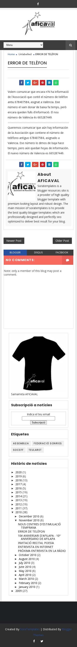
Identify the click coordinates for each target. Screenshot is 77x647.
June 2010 (25, 567)
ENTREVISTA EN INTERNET (35, 547)
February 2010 (28, 583)
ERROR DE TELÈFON (31, 531)
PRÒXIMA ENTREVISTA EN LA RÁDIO (42, 551)
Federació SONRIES (48, 443)
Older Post (62, 241)
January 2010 (27, 587)
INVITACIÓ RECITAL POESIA (36, 543)
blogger (15, 252)
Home (11, 54)
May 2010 (25, 571)
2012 (19, 504)
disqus (38, 252)
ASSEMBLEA (21, 443)
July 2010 (25, 563)
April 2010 (25, 575)
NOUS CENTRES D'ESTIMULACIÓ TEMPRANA (39, 525)
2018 (19, 480)
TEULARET (35, 450)
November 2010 (29, 520)
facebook (62, 252)
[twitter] (42, 641)
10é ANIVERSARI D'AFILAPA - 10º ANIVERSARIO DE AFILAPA (39, 537)
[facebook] (38, 4)
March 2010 (27, 579)
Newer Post (14, 241)
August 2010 (27, 559)
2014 (19, 496)
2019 (19, 476)
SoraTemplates (30, 629)
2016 (19, 488)
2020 (19, 472)
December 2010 (29, 516)
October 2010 (28, 555)
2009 (19, 591)
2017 (19, 484)
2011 (19, 508)
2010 (19, 512)
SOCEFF (18, 450)
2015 (19, 492)
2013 (19, 500)
